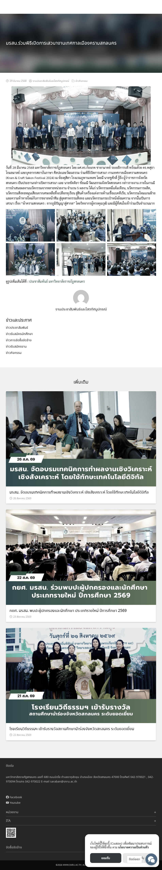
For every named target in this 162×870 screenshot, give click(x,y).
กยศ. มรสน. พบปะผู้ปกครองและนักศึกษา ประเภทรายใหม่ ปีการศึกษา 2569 (68, 611)
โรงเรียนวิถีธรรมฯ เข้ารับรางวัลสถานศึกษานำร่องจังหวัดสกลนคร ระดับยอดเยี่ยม (71, 729)
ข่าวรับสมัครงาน (16, 346)
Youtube (15, 803)
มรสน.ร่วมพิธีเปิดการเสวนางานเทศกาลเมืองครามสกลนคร (61, 43)
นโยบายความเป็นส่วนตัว (133, 847)
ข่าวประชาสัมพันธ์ (17, 328)
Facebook (15, 797)
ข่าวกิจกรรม (81, 81)
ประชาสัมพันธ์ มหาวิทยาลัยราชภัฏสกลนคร (57, 281)
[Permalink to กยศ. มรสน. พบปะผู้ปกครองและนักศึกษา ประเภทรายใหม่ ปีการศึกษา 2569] (81, 557)
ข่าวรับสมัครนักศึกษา (19, 334)
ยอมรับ (105, 858)
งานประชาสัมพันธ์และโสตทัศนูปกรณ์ (51, 81)
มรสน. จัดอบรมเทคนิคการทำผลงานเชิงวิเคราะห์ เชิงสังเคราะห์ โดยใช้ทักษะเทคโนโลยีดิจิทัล (79, 492)
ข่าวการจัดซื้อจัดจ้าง (19, 340)
